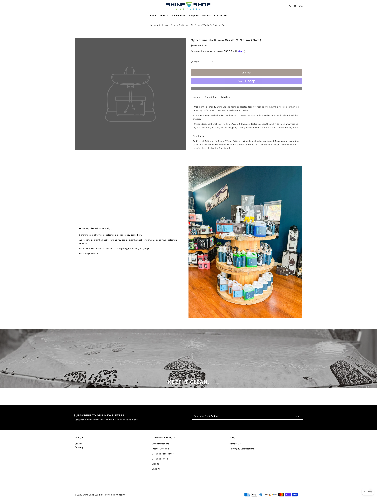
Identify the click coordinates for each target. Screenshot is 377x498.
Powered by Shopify (115, 494)
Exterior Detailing (160, 443)
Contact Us (220, 15)
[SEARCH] (290, 5)
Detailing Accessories (163, 453)
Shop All (194, 15)
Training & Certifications (241, 448)
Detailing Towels (160, 458)
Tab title (225, 97)
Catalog (79, 447)
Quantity (195, 61)
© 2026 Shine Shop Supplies (89, 494)
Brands (206, 15)
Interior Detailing (160, 448)
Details (196, 97)
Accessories (178, 15)
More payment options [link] (246, 88)
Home (153, 15)
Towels (164, 15)
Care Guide (210, 97)
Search (78, 443)
